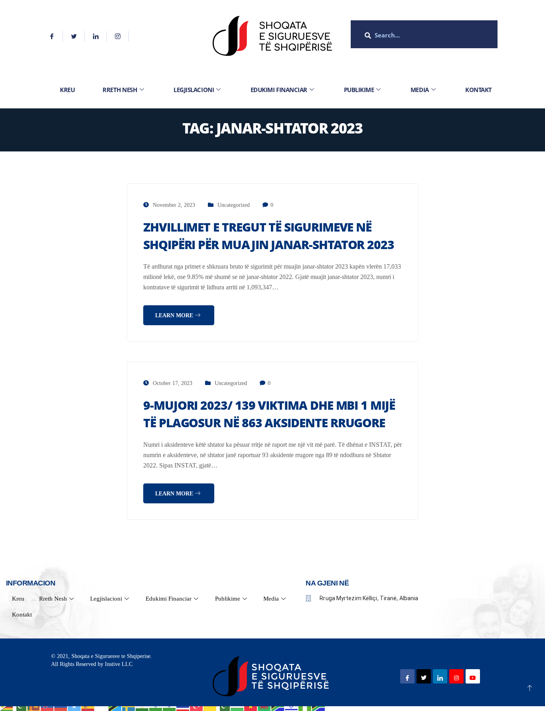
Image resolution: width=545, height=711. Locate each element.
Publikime (359, 90)
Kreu (67, 90)
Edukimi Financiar (279, 90)
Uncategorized (233, 205)
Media (420, 90)
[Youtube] (473, 676)
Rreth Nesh (120, 90)
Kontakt (478, 90)
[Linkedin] (96, 36)
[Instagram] (118, 36)
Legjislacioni (194, 90)
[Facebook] (52, 36)
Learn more (175, 315)
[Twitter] (74, 36)
